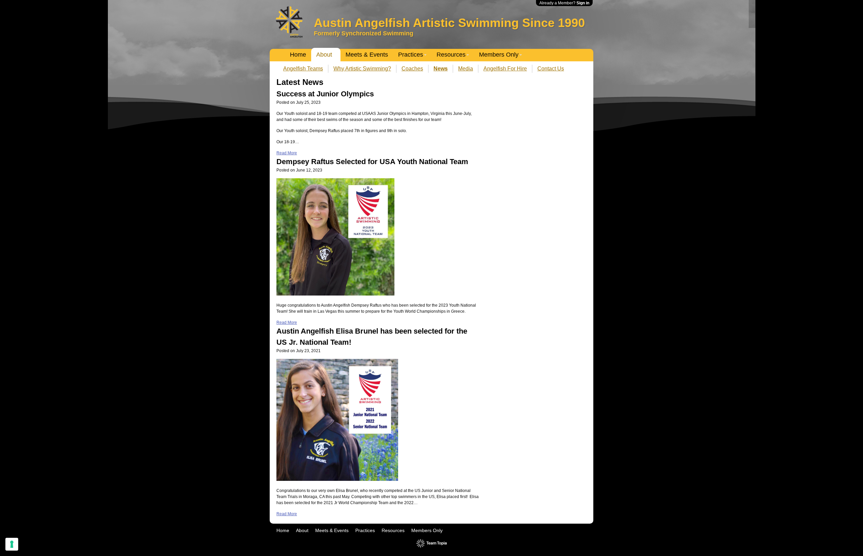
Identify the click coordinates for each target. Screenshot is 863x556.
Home (298, 54)
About (324, 54)
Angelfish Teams (303, 68)
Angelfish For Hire (505, 68)
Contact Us (550, 68)
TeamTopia (431, 543)
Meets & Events (367, 54)
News (441, 68)
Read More (286, 153)
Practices (410, 54)
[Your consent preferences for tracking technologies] (11, 544)
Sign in (582, 3)
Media (465, 68)
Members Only (498, 54)
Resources (451, 54)
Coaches (412, 68)
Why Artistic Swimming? (362, 68)
